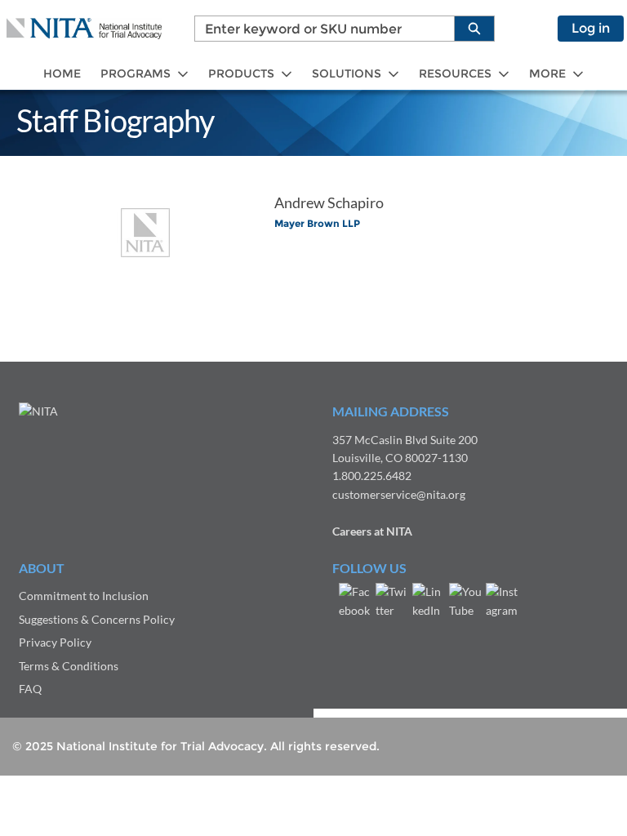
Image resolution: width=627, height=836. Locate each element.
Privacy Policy (55, 642)
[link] (62, 73)
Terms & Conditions (68, 666)
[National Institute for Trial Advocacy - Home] (84, 28)
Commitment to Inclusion (84, 596)
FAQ (30, 689)
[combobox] (318, 28)
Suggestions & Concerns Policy (97, 619)
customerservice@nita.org (398, 494)
